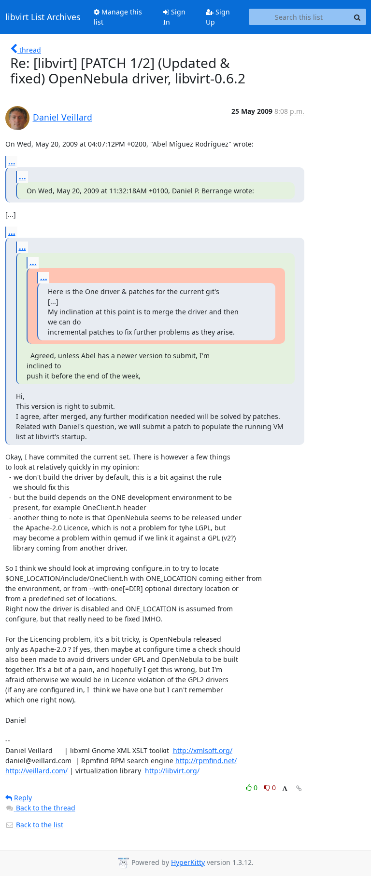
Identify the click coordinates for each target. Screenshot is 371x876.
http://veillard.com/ (36, 770)
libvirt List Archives (42, 17)
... (11, 161)
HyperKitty (188, 862)
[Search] (357, 17)
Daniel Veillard (62, 117)
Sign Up (218, 17)
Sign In (174, 17)
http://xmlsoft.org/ (202, 750)
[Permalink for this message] (299, 788)
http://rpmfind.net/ (206, 760)
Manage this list (118, 17)
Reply (22, 797)
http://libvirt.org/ (172, 770)
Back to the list (38, 824)
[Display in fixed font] (284, 788)
